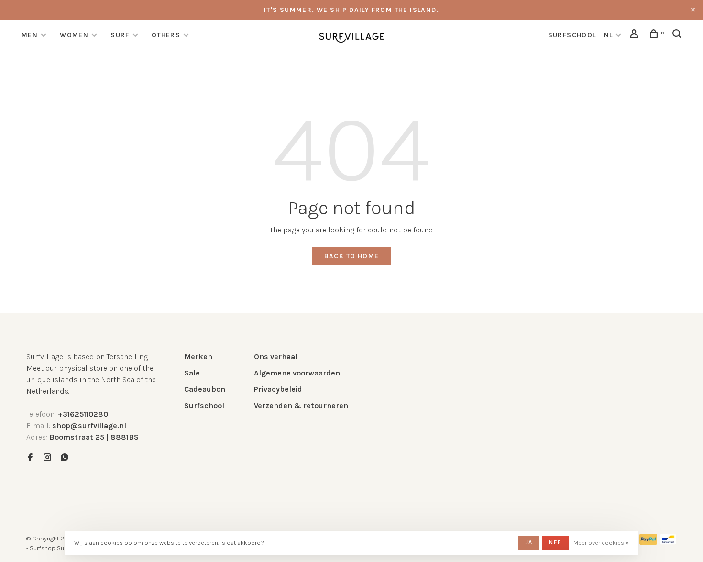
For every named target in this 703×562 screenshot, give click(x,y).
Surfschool (204, 405)
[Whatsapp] (64, 458)
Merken (198, 356)
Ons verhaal (275, 356)
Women (74, 35)
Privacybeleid (278, 389)
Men (30, 35)
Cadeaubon (204, 389)
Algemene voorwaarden (297, 372)
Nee (555, 542)
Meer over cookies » (601, 542)
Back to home (351, 256)
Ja (529, 542)
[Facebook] (30, 458)
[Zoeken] (678, 35)
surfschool (572, 35)
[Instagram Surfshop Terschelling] (47, 458)
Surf (120, 35)
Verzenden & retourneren (301, 405)
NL (608, 35)
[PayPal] (648, 542)
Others (166, 35)
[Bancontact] (668, 542)
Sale (192, 372)
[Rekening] (635, 35)
